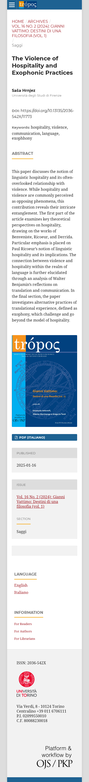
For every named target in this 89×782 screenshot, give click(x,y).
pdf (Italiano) (31, 437)
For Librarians (24, 638)
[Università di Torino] (27, 697)
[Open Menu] (12, 5)
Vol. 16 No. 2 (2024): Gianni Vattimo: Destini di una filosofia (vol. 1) (38, 31)
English (21, 585)
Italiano (21, 592)
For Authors (23, 631)
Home (18, 21)
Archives (38, 21)
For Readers (23, 624)
